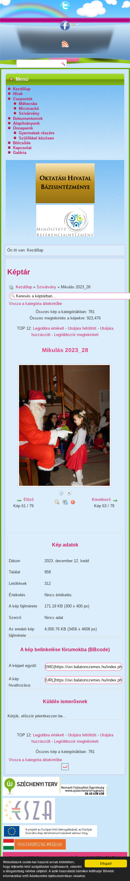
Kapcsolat (22, 148)
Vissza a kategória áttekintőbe (35, 303)
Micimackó (29, 108)
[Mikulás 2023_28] (65, 484)
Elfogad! (106, 863)
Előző (29, 499)
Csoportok (22, 99)
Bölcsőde (22, 143)
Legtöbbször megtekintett (76, 334)
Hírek (18, 93)
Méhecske (28, 103)
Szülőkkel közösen (36, 138)
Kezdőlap (22, 89)
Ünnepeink (23, 128)
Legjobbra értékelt (48, 328)
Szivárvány (29, 113)
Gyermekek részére (36, 133)
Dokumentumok (28, 118)
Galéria (19, 152)
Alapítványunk (26, 123)
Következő (101, 499)
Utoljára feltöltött (82, 328)
